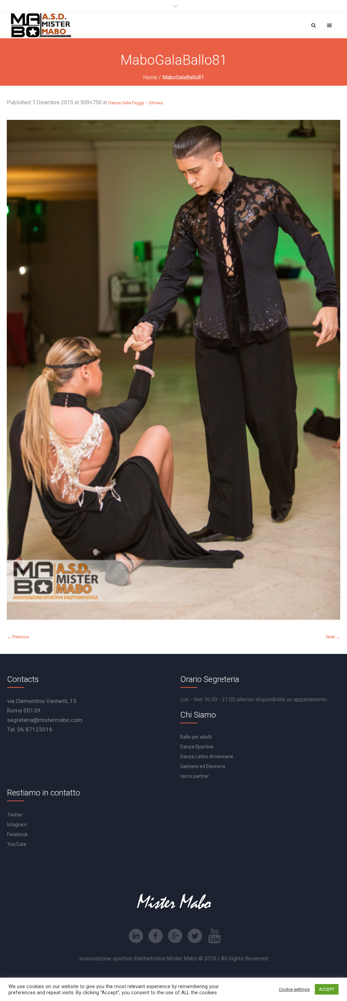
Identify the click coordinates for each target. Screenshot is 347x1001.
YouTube (16, 844)
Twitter (15, 814)
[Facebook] (155, 936)
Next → (333, 636)
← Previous (18, 636)
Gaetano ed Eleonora (202, 766)
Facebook (17, 834)
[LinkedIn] (135, 936)
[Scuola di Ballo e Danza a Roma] (41, 25)
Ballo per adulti (196, 737)
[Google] (175, 936)
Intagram (17, 824)
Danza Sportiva (196, 746)
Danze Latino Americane (206, 756)
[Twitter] (194, 936)
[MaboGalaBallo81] (173, 370)
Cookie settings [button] (294, 989)
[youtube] (214, 936)
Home (150, 77)
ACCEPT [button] (326, 989)
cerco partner (194, 776)
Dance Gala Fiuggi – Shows (135, 102)
